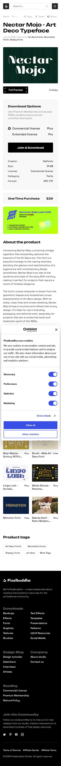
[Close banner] (56, 330)
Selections (9, 662)
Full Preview (16, 90)
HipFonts (48, 161)
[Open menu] (55, 6)
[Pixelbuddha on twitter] (4, 734)
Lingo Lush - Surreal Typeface (10, 487)
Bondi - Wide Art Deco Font (41, 455)
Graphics (8, 628)
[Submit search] (47, 6)
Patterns (35, 628)
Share (54, 16)
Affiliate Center (31, 750)
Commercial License (15, 690)
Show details (44, 415)
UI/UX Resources (40, 633)
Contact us (37, 662)
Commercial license (42, 171)
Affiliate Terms (48, 750)
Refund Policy (11, 700)
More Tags (45, 552)
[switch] (52, 383)
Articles (7, 672)
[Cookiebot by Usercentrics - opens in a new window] (26, 330)
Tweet (41, 16)
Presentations (38, 623)
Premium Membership (16, 695)
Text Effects (37, 613)
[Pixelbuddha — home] (6, 6)
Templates (36, 618)
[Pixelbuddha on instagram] (22, 734)
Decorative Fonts (37, 546)
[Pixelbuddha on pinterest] (10, 734)
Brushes (8, 638)
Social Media (38, 638)
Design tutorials (12, 657)
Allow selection (30, 434)
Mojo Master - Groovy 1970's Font (11, 455)
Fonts (15, 16)
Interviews (9, 667)
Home (6, 16)
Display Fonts (16, 39)
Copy (29, 16)
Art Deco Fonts (35, 37)
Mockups (8, 613)
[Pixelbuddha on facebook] (16, 734)
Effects (7, 618)
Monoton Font (11, 517)
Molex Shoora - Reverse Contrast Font (41, 487)
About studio (38, 657)
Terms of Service (12, 750)
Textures (8, 633)
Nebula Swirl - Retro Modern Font (40, 519)
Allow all (30, 425)
